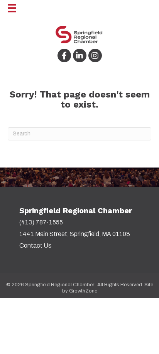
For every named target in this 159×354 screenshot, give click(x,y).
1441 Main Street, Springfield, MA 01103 (74, 234)
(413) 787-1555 (41, 222)
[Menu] (8, 8)
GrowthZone (83, 291)
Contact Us (35, 245)
